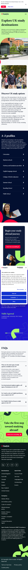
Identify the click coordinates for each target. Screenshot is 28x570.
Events (16, 485)
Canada (3, 479)
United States (5, 491)
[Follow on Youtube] (12, 465)
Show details (20, 289)
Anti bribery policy (6, 501)
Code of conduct (6, 504)
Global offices (5, 499)
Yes (3, 6)
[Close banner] (25, 267)
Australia (3, 476)
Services (17, 476)
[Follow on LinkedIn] (3, 465)
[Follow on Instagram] (16, 465)
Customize (13, 297)
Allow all (14, 293)
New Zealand (5, 488)
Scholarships (18, 482)
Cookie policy (5, 567)
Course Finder (18, 474)
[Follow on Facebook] (7, 465)
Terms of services (6, 565)
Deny (14, 301)
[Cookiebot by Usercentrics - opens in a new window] (17, 268)
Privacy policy (18, 565)
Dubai (3, 482)
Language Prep (19, 479)
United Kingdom (5, 474)
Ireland (3, 485)
